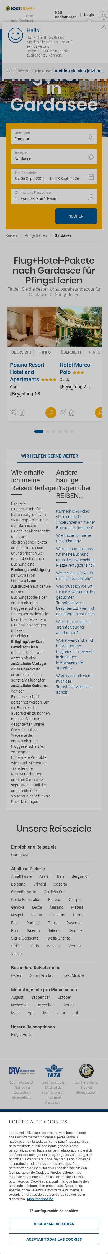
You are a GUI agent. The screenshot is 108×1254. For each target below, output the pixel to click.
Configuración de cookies (56, 1211)
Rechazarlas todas (54, 1224)
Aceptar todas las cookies (54, 1239)
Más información (40, 1199)
